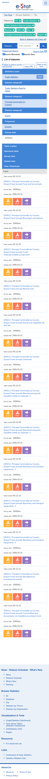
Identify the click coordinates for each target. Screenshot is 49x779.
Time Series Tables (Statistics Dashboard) (15, 725)
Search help (38, 51)
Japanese (5, 2)
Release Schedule (14, 678)
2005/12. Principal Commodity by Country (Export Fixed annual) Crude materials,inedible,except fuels (21, 252)
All (7, 696)
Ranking (9, 684)
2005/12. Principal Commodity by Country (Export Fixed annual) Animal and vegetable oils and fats (24, 322)
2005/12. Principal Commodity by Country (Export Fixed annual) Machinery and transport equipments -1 (24, 466)
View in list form (41, 65)
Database (10, 699)
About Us (10, 772)
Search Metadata (12, 54)
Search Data (29, 54)
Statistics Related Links (16, 758)
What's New (11, 681)
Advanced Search (10, 51)
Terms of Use (25, 772)
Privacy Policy (12, 776)
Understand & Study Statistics (18, 755)
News (8, 675)
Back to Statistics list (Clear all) (33, 39)
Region (9, 732)
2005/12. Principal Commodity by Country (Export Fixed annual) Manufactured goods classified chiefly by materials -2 (22, 430)
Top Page (8, 15)
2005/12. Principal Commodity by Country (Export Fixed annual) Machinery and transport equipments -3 (24, 540)
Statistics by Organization (17, 709)
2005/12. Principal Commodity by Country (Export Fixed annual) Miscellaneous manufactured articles (21, 576)
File (7, 702)
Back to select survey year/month (12, 65)
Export (7, 116)
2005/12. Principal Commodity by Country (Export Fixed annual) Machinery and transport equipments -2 (24, 503)
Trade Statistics (11, 77)
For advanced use (14, 743)
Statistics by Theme (14, 706)
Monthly (8, 127)
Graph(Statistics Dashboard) (18, 720)
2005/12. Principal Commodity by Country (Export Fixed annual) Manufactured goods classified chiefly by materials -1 (22, 393)
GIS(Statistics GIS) (14, 729)
